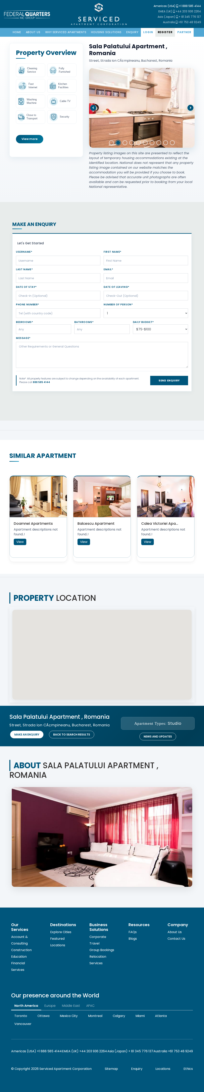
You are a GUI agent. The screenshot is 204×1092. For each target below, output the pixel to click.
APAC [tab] (90, 1005)
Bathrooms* (83, 322)
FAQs (132, 932)
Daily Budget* (143, 322)
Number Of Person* (118, 304)
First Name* (112, 251)
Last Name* (24, 269)
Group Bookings (101, 950)
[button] (93, 107)
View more (30, 139)
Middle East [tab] (71, 1005)
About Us (175, 932)
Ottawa (43, 1016)
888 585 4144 (41, 382)
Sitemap (111, 1068)
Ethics (188, 1068)
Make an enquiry (26, 735)
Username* (24, 251)
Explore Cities (60, 932)
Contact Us (176, 938)
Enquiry (136, 1068)
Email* (108, 269)
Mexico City (69, 1016)
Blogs (132, 938)
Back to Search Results (71, 735)
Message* (23, 338)
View (20, 542)
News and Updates (158, 737)
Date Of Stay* (26, 287)
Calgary (119, 1016)
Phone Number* (27, 304)
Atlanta (161, 1016)
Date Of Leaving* (116, 287)
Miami (140, 1016)
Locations (162, 1068)
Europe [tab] (50, 1005)
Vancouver (22, 1024)
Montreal (95, 1016)
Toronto (20, 1016)
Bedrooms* (24, 322)
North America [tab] (26, 1005)
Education (19, 956)
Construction (21, 950)
